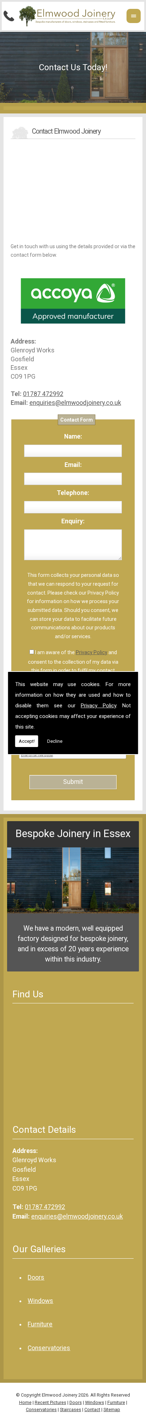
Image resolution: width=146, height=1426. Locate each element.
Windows (40, 1300)
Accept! (27, 741)
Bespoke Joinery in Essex (73, 834)
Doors (36, 1277)
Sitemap (111, 1409)
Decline (54, 741)
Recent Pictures (50, 1402)
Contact (92, 1409)
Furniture (40, 1324)
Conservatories (49, 1348)
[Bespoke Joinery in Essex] (73, 911)
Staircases (70, 1409)
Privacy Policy (98, 705)
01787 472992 (43, 393)
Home (25, 1402)
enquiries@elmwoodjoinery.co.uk (75, 402)
